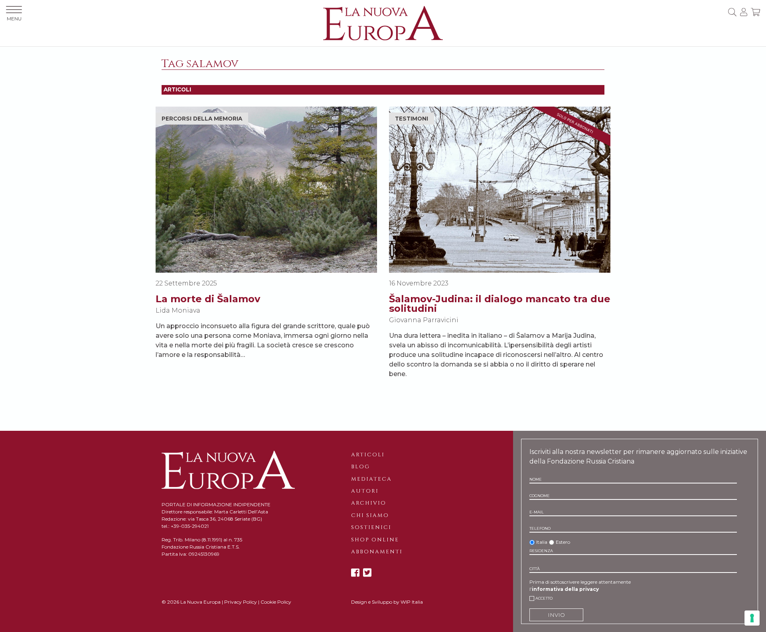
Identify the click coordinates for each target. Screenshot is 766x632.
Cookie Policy (276, 602)
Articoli (368, 454)
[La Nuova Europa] (383, 22)
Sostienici (371, 527)
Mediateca (371, 479)
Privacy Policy (240, 602)
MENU (14, 19)
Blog (360, 466)
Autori (365, 491)
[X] (367, 573)
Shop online (375, 539)
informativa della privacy (565, 589)
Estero (563, 542)
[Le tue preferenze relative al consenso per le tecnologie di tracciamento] (752, 618)
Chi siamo (370, 515)
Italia (541, 542)
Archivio (368, 503)
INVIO (556, 615)
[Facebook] (355, 573)
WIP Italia (412, 602)
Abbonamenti (377, 551)
